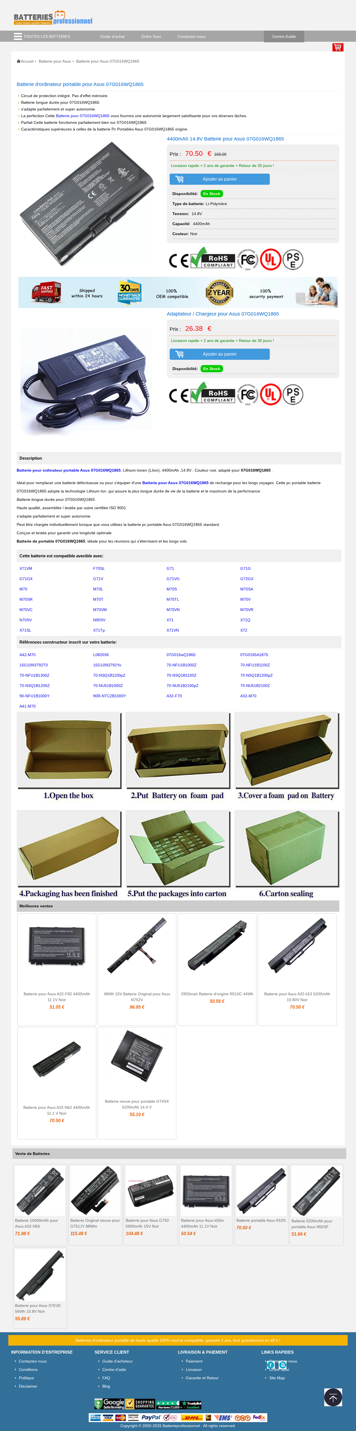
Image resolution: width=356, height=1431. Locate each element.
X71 (170, 620)
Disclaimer (28, 1386)
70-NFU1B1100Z (255, 665)
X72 (243, 630)
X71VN (173, 630)
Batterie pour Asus (55, 61)
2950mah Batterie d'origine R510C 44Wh (217, 994)
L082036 (101, 654)
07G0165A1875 (254, 654)
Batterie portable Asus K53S (261, 1220)
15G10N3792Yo (107, 665)
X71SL (25, 630)
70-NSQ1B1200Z (34, 685)
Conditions (28, 1369)
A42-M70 (27, 654)
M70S (172, 589)
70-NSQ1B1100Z (182, 675)
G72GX (246, 579)
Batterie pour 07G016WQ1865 (83, 116)
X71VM (25, 568)
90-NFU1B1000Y (34, 696)
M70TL (173, 599)
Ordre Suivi (151, 36)
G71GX (26, 579)
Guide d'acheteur (117, 1361)
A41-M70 (27, 706)
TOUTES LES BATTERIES (47, 36)
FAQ (106, 1378)
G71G (245, 568)
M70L (98, 589)
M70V (245, 599)
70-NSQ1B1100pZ (109, 675)
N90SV (99, 620)
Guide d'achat (112, 36)
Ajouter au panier (220, 179)
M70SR (26, 599)
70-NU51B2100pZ (183, 685)
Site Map (277, 1378)
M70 (23, 589)
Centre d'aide (284, 36)
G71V (98, 579)
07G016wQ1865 (181, 654)
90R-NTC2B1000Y (109, 696)
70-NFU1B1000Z (182, 665)
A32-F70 (174, 696)
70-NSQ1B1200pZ (256, 675)
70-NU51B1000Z (108, 685)
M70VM (100, 609)
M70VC (26, 609)
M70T (98, 599)
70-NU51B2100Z (255, 685)
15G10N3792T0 (33, 665)
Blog (106, 1386)
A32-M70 (248, 696)
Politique (26, 1378)
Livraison (194, 1369)
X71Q (245, 620)
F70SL (99, 568)
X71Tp (99, 630)
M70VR (246, 609)
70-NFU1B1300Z (34, 675)
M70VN (173, 609)
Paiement (194, 1361)
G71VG (173, 579)
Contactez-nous (192, 36)
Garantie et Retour (202, 1378)
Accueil (27, 61)
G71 (170, 568)
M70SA (246, 589)
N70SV (25, 620)
